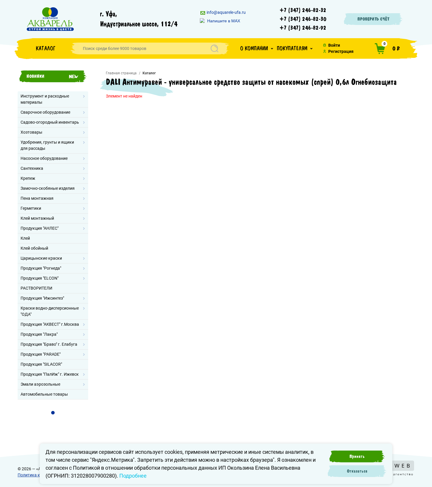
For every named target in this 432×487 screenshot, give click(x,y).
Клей (25, 238)
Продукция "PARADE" (41, 354)
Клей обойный (34, 248)
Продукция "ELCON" (39, 278)
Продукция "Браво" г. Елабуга (49, 344)
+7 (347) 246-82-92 (303, 28)
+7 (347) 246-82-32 (303, 10)
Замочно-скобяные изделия (48, 188)
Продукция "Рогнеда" (41, 268)
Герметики (31, 208)
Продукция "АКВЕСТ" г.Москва (50, 324)
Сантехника (32, 168)
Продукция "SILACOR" (41, 364)
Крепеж (28, 178)
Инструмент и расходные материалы (45, 99)
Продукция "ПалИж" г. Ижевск (50, 374)
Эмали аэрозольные (40, 384)
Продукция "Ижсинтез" (42, 298)
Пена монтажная (37, 198)
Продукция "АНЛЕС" (39, 228)
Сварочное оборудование (45, 112)
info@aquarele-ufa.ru (226, 12)
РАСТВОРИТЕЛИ (36, 288)
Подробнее (133, 476)
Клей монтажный (37, 218)
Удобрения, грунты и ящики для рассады (47, 145)
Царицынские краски (41, 258)
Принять (357, 456)
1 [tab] (53, 412)
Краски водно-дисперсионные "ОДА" (50, 311)
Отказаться (357, 471)
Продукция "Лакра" (39, 334)
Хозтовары (31, 132)
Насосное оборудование (44, 158)
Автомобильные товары (44, 394)
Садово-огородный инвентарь (50, 122)
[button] (256, 48)
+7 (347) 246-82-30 (303, 19)
